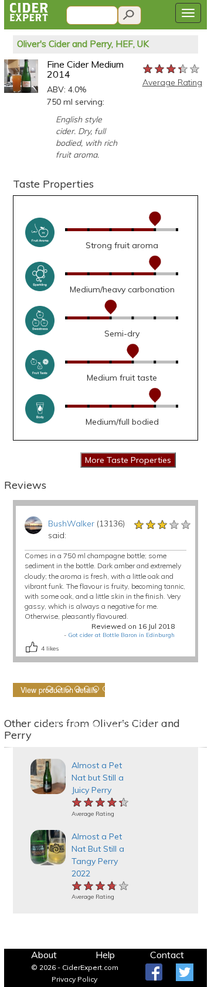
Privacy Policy (74, 979)
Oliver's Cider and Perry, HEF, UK (83, 43)
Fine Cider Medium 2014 (85, 69)
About (44, 955)
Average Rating (172, 82)
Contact (167, 955)
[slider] (171, 68)
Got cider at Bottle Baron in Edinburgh (121, 635)
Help (105, 955)
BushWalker (71, 523)
